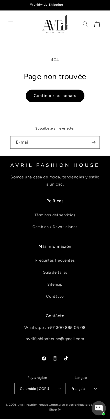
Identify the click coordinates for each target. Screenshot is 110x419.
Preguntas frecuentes (55, 260)
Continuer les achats (55, 95)
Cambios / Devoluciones (55, 226)
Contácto (55, 296)
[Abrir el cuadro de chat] (99, 408)
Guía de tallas (55, 272)
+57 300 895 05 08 (66, 327)
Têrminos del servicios (55, 215)
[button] (11, 24)
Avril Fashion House (33, 404)
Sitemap (54, 284)
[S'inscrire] (94, 142)
